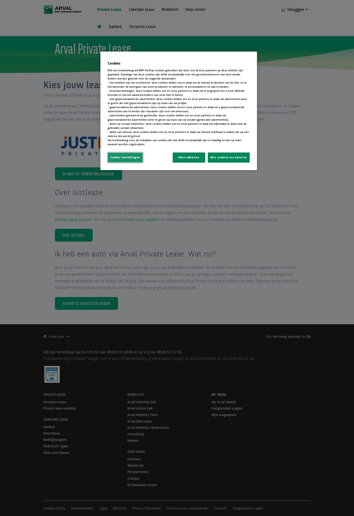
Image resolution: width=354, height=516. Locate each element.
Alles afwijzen (188, 157)
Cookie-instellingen (125, 157)
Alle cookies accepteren (228, 157)
